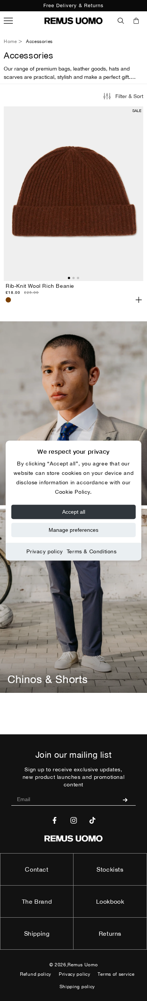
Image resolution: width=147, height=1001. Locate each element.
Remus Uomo (82, 964)
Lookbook (110, 901)
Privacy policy (44, 551)
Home (10, 41)
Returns (110, 933)
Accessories (39, 41)
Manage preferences (73, 530)
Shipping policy (77, 986)
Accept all (73, 512)
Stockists (109, 869)
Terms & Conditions (92, 551)
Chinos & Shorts (48, 679)
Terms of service (116, 974)
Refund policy (35, 974)
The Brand (37, 901)
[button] (121, 21)
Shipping (37, 933)
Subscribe (128, 799)
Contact (36, 869)
